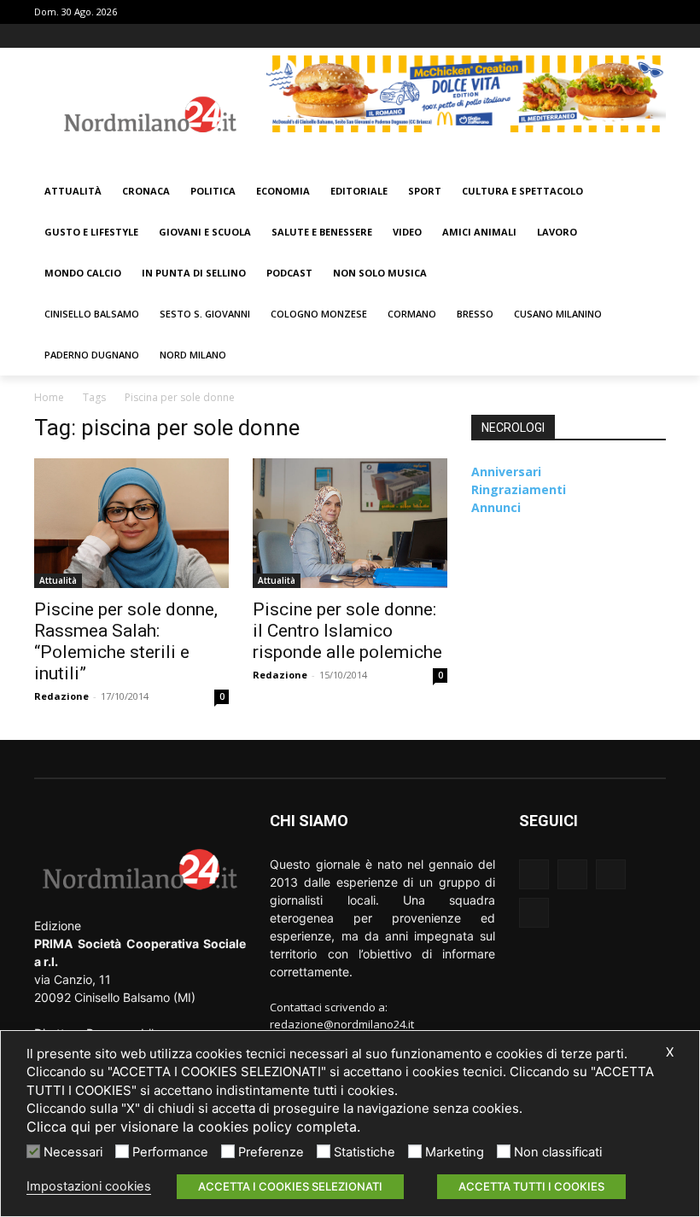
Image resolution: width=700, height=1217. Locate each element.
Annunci (496, 507)
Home (49, 397)
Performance (170, 1152)
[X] (632, 36)
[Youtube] (656, 36)
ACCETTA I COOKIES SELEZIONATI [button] (290, 1186)
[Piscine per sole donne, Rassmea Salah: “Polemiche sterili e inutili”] (131, 523)
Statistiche (364, 1152)
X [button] (670, 1052)
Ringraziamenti (518, 489)
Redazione (61, 696)
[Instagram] (609, 36)
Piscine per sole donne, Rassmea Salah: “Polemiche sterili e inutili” (126, 641)
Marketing (454, 1152)
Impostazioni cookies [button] (88, 1186)
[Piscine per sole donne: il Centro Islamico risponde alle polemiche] (350, 523)
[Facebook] (585, 36)
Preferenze (271, 1152)
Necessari (73, 1152)
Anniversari (506, 471)
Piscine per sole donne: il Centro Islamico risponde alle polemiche (347, 630)
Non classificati (558, 1152)
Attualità (58, 580)
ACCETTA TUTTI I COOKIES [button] (531, 1186)
